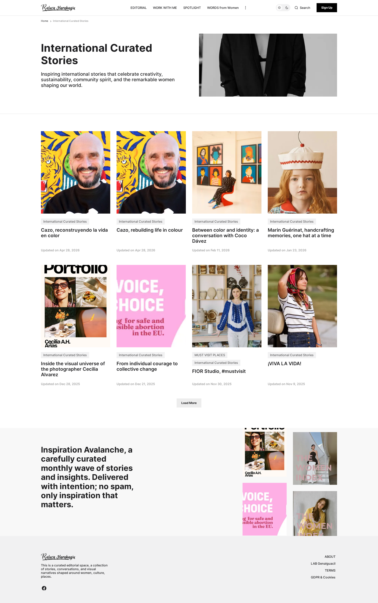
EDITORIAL (139, 8)
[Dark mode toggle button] (283, 7)
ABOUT (330, 557)
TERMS (330, 570)
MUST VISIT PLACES (210, 355)
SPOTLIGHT (192, 8)
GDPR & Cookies (323, 577)
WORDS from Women (223, 8)
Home (44, 20)
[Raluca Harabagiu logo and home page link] (58, 7)
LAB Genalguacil (323, 563)
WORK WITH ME (165, 8)
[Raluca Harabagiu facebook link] (44, 588)
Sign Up (326, 7)
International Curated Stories (65, 221)
